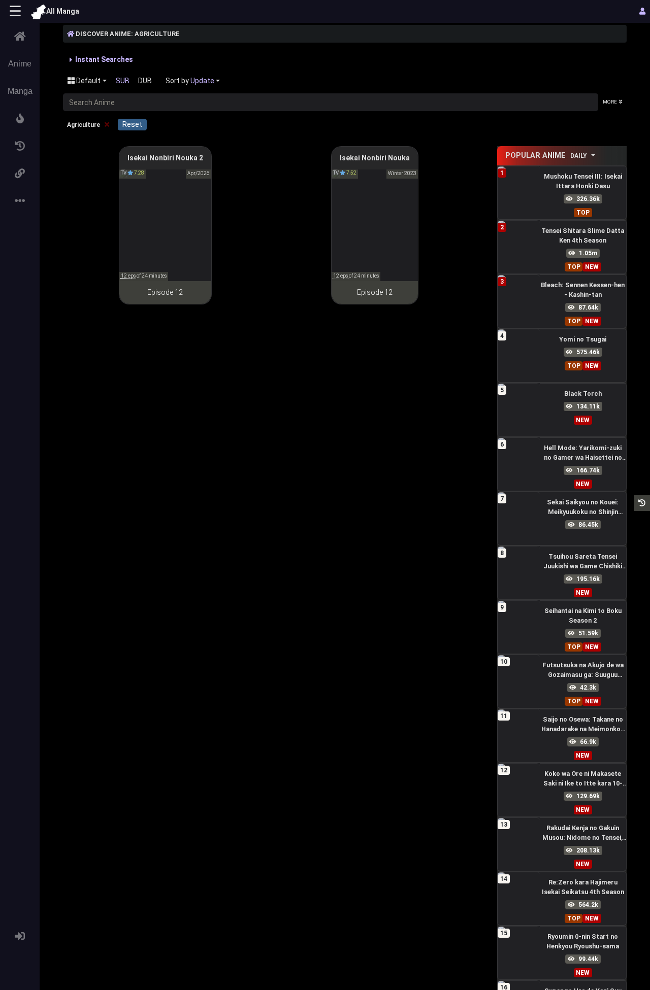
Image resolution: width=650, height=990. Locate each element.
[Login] (20, 936)
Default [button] (88, 81)
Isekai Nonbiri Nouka (375, 158)
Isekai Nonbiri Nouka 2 (165, 158)
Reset (132, 124)
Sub (122, 81)
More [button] (610, 102)
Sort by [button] (190, 81)
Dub (145, 81)
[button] (20, 118)
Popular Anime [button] (546, 155)
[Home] (20, 36)
